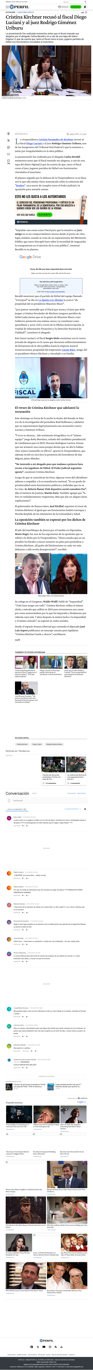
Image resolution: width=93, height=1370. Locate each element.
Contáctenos (32, 1355)
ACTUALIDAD (10, 12)
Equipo (48, 1355)
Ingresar (64, 7)
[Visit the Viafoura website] (82, 1098)
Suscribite (75, 7)
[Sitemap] (61, 1347)
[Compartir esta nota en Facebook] (8, 134)
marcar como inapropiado (82, 827)
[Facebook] (32, 1347)
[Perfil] (46, 1341)
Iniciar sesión (71, 793)
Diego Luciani (34, 143)
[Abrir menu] (7, 7)
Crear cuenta (81, 793)
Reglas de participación (59, 1355)
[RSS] (56, 1347)
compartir (73, 825)
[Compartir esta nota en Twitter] (8, 140)
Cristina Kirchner (22, 744)
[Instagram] (50, 1347)
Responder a (21, 1062)
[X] (38, 1347)
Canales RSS (11, 1355)
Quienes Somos (22, 1355)
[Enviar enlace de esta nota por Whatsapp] (8, 147)
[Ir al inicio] (19, 7)
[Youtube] (44, 1347)
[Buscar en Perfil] (85, 2)
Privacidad (41, 1355)
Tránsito (72, 1355)
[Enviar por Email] (8, 154)
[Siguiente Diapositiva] (85, 771)
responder (17, 825)
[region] (46, 945)
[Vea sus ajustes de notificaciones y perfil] (85, 7)
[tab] (17, 809)
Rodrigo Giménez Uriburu (54, 744)
